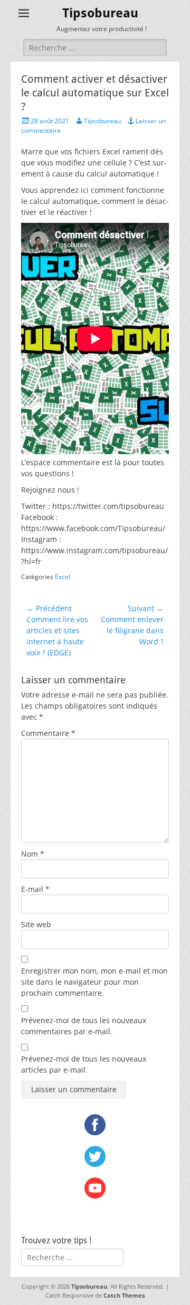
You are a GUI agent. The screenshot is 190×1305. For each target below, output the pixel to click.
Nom (32, 854)
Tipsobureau (100, 13)
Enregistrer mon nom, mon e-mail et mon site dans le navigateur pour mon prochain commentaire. (94, 982)
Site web (36, 924)
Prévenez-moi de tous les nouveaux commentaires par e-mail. (83, 1025)
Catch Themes (124, 1295)
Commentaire (48, 733)
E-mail (35, 889)
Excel (62, 576)
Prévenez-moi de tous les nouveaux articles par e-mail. (83, 1064)
